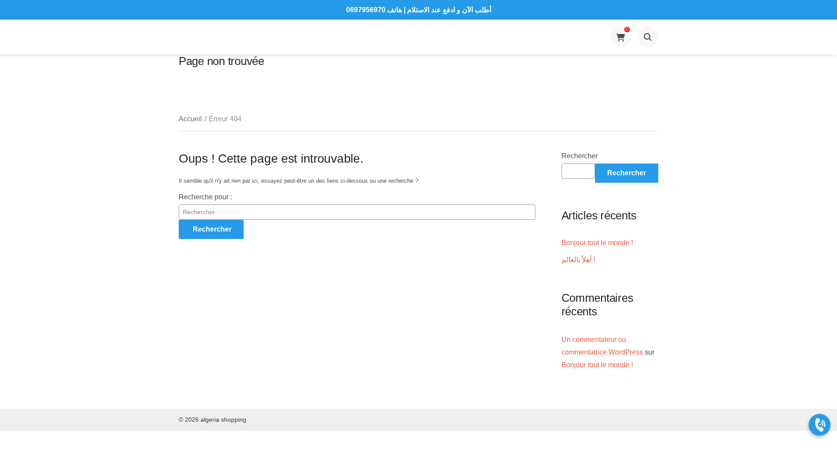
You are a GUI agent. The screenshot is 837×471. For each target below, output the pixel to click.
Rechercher (579, 156)
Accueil (190, 119)
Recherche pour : (205, 197)
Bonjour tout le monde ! (597, 242)
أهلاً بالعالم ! (578, 259)
